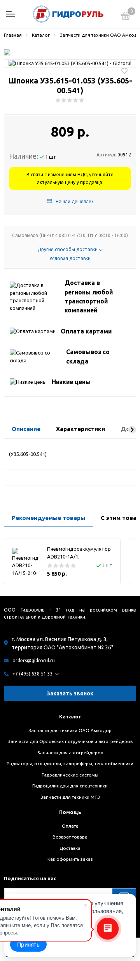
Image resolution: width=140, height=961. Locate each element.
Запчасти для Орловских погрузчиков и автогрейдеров (70, 741)
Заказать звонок (70, 693)
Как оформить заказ (70, 859)
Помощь (70, 812)
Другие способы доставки (68, 249)
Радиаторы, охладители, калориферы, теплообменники (70, 763)
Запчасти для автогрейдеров (70, 752)
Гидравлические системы (70, 774)
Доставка (70, 848)
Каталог (70, 716)
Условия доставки (70, 258)
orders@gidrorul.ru (33, 660)
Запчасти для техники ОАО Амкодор (70, 730)
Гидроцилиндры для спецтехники (70, 785)
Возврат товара (70, 836)
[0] (125, 17)
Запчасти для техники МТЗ (70, 797)
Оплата (70, 825)
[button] (132, 430)
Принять (28, 944)
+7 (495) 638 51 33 (32, 673)
